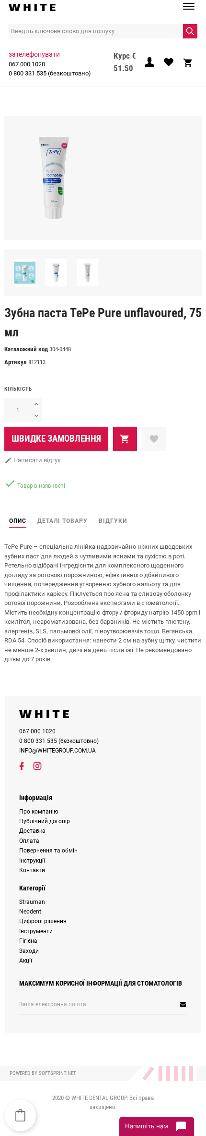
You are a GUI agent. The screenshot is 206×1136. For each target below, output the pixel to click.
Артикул (15, 362)
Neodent (30, 911)
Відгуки (113, 521)
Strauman (32, 902)
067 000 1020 (27, 64)
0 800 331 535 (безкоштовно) (50, 73)
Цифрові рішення (43, 921)
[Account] (149, 65)
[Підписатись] (152, 1004)
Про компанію (38, 811)
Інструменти (36, 931)
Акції (25, 960)
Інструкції (32, 860)
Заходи (29, 951)
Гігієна (28, 941)
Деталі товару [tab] (62, 521)
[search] (190, 31)
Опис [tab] (17, 521)
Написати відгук (32, 460)
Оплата (29, 841)
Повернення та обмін (48, 850)
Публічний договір (44, 821)
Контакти (32, 870)
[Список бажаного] (168, 64)
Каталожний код (26, 349)
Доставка (32, 830)
